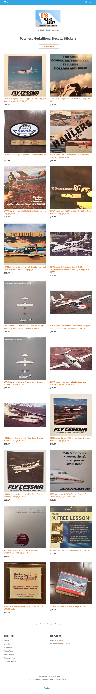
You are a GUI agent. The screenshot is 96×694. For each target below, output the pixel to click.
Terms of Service (10, 661)
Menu (9, 2)
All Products (8, 647)
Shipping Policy (9, 658)
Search (6, 640)
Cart (90, 2)
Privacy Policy (8, 651)
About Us (7, 644)
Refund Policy (9, 654)
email (61, 640)
